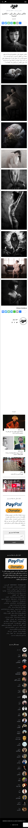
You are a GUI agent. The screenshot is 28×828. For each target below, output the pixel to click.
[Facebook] (3, 23)
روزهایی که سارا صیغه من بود (19, 607)
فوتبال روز (6, 621)
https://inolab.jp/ (21, 308)
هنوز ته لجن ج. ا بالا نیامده (17, 474)
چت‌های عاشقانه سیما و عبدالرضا (18, 597)
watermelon (13, 585)
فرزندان (12, 619)
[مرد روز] (23, 649)
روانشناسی (6, 603)
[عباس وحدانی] (23, 803)
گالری (24, 625)
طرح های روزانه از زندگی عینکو (19, 613)
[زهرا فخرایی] (23, 744)
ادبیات (4, 587)
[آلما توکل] (23, 779)
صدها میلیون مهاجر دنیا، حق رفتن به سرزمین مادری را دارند (14, 432)
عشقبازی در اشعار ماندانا (20, 617)
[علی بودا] (23, 791)
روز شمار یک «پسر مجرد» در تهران (18, 605)
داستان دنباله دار (22, 599)
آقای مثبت (6, 585)
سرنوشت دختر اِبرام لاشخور (7, 609)
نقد (14, 633)
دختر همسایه (23, 601)
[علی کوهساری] (23, 797)
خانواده (7, 597)
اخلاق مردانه (10, 587)
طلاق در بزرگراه (7, 613)
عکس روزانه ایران (22, 619)
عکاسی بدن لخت (18, 11)
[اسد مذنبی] (23, 685)
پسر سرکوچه (23, 595)
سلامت (24, 611)
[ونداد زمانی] (23, 655)
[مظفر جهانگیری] (23, 750)
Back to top (15, 825)
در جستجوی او (15, 601)
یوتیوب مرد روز (14, 635)
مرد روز (14, 18)
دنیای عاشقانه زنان (21, 603)
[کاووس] (23, 697)
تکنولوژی (14, 595)
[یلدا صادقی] (23, 773)
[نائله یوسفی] (23, 762)
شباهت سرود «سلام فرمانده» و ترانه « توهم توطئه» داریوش (14, 454)
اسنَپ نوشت (14, 589)
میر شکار (10, 631)
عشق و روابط (14, 615)
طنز (25, 615)
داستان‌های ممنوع (6, 599)
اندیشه (8, 589)
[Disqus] (14, 349)
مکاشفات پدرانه (22, 631)
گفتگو (20, 625)
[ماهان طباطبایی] (23, 661)
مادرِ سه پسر (23, 627)
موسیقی (15, 631)
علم (16, 619)
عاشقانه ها (20, 615)
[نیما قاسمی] (23, 809)
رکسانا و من (13, 603)
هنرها (11, 633)
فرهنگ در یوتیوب (22, 621)
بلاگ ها (4, 591)
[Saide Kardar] (23, 673)
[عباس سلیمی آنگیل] (23, 679)
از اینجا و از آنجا (22, 589)
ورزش (7, 633)
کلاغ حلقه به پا (17, 623)
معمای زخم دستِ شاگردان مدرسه (18, 629)
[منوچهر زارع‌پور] (23, 732)
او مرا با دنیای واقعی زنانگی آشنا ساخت (16, 591)
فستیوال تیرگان (13, 621)
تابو (18, 595)
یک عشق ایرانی (22, 635)
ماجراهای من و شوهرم (7, 625)
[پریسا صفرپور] (23, 756)
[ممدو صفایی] (23, 767)
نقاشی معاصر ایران (21, 633)
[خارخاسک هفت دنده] (23, 738)
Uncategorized (22, 585)
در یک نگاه (20, 430)
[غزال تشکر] (23, 714)
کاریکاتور (24, 623)
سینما (8, 611)
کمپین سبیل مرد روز (8, 623)
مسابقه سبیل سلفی (10, 627)
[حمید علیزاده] (23, 720)
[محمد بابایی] (23, 691)
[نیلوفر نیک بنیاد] (23, 785)
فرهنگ (7, 619)
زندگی (21, 472)
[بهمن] (23, 667)
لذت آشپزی (15, 625)
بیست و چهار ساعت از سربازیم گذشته (17, 593)
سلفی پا (19, 611)
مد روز (17, 627)
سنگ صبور (13, 611)
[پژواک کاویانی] (23, 726)
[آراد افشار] (23, 708)
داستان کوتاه (14, 599)
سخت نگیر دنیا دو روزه (20, 609)
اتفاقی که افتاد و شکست (20, 587)
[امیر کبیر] (23, 703)
